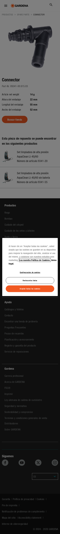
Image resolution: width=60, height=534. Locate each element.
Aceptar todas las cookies (30, 288)
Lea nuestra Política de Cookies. (34, 260)
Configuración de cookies (30, 272)
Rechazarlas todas (30, 280)
